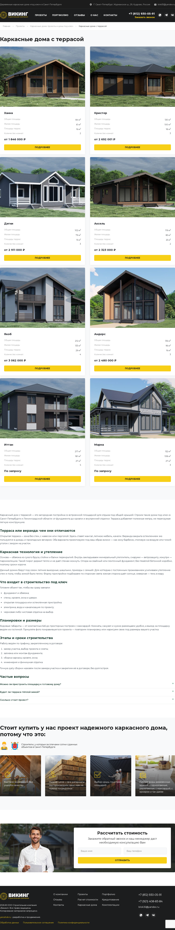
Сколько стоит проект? (14, 700)
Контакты (110, 15)
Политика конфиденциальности (73, 922)
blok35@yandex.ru (166, 4)
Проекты (41, 15)
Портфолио (60, 15)
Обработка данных (9, 922)
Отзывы (79, 15)
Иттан (8, 444)
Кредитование (110, 899)
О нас (94, 15)
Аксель (99, 223)
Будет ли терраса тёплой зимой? (20, 692)
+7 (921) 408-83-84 (150, 901)
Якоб (8, 334)
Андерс (100, 334)
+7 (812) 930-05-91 (142, 13)
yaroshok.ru (5, 917)
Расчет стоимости (88, 899)
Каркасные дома (87, 905)
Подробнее (42, 147)
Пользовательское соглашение (38, 922)
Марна (99, 444)
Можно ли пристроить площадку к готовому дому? (30, 684)
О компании (60, 894)
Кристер (100, 113)
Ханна (8, 113)
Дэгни (8, 223)
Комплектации (110, 905)
